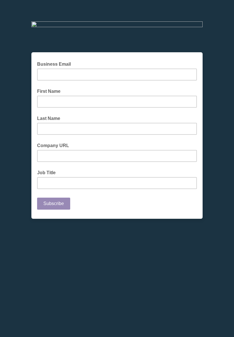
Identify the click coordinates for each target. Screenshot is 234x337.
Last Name (48, 118)
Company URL (53, 145)
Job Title (46, 172)
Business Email (55, 64)
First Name (48, 91)
